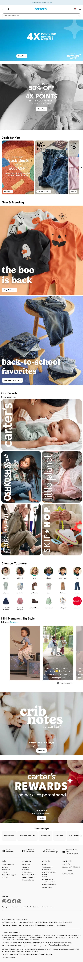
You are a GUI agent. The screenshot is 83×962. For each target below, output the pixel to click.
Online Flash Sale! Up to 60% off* (41, 2)
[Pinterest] (19, 901)
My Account (26, 864)
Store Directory (47, 887)
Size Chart (25, 870)
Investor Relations (28, 880)
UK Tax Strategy (40, 925)
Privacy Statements (41, 922)
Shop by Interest (60, 925)
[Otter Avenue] (67, 873)
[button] (81, 167)
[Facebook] (14, 901)
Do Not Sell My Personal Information (60, 922)
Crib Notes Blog (47, 867)
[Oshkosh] (67, 867)
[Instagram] (4, 901)
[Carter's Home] (41, 9)
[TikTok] (9, 901)
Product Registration (49, 884)
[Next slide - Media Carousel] (79, 652)
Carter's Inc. (46, 864)
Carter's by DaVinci (48, 882)
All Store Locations (48, 907)
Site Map (50, 925)
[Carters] (66, 864)
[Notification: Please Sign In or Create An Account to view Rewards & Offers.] (75, 9)
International (46, 870)
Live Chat (5, 867)
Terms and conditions (25, 922)
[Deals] (8, 9)
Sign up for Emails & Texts (10, 907)
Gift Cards (25, 867)
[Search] (78, 15)
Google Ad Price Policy (9, 922)
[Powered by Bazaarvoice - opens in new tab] (65, 683)
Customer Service (8, 864)
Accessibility (6, 925)
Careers (45, 877)
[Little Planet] (76, 867)
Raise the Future (47, 879)
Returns (4, 872)
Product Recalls (28, 925)
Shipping (5, 877)
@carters (14, 622)
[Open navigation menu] (3, 9)
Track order (6, 870)
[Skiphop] (67, 870)
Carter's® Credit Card (29, 875)
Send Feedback (26, 907)
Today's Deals (27, 872)
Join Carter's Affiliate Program (49, 873)
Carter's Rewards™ (28, 877)
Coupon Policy (17, 925)
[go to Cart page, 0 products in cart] (79, 9)
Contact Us (36, 907)
